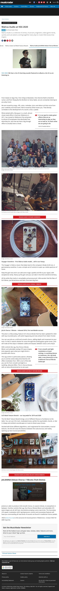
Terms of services (21, 540)
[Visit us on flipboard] (44, 2)
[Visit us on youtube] (41, 2)
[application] (29, 58)
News (3, 30)
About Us (4, 573)
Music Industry (5, 19)
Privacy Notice (47, 540)
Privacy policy (5, 577)
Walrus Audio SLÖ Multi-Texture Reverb (16, 46)
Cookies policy (24, 577)
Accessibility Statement (8, 580)
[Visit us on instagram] (39, 2)
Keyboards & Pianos (42, 6)
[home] (2, 6)
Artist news (8, 6)
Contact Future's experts (26, 573)
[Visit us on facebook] (34, 2)
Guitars (16, 6)
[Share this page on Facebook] (2, 41)
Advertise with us (43, 577)
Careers (22, 580)
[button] (55, 2)
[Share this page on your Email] (12, 41)
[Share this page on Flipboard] (10, 41)
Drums (32, 6)
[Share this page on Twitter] (5, 41)
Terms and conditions (44, 573)
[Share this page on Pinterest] (7, 41)
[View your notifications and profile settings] (50, 2)
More (52, 6)
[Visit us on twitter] (37, 2)
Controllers (24, 6)
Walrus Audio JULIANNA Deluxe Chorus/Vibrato (44, 46)
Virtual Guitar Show (13, 30)
